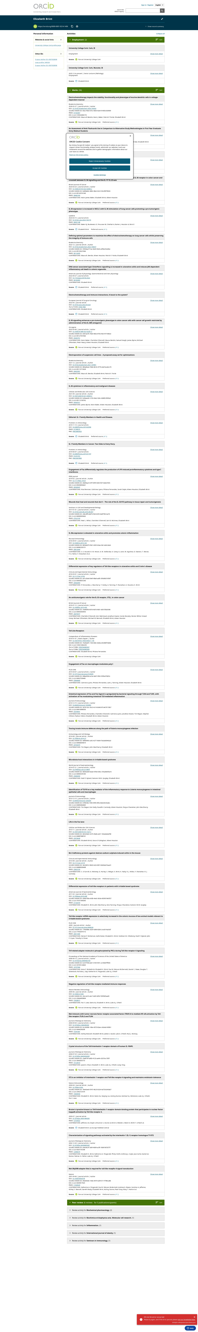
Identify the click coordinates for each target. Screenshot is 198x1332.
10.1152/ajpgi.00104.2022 (81, 278)
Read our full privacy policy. (78, 155)
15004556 (77, 1094)
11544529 (77, 1185)
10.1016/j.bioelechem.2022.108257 (84, 247)
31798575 (77, 429)
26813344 (77, 549)
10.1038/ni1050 (77, 1087)
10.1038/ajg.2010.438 (79, 896)
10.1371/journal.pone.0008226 (82, 927)
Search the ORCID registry (119, 10)
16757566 (77, 967)
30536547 (77, 487)
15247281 (77, 1032)
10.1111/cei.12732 (78, 576)
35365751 (77, 338)
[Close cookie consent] (130, 136)
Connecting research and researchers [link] (47, 12)
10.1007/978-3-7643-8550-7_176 (83, 641)
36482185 (77, 195)
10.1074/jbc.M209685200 (81, 1145)
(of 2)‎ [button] (117, 122)
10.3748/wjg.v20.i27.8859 (81, 770)
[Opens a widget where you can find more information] (190, 1328)
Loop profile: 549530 (42, 62)
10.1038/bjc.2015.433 (79, 607)
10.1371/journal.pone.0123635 (82, 674)
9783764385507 (84, 647)
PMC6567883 (77, 458)
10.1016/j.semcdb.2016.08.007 (82, 512)
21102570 (77, 903)
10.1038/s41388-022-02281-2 (82, 332)
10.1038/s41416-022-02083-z (82, 189)
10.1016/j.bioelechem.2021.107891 (84, 365)
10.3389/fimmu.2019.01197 (81, 454)
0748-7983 (82, 307)
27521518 (77, 518)
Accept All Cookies (100, 168)
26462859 (77, 583)
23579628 (77, 838)
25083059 (77, 776)
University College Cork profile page (48, 45)
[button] (160, 34)
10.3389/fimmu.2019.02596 (81, 427)
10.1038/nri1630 (78, 994)
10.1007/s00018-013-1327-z (81, 832)
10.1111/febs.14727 (79, 481)
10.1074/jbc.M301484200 (81, 1118)
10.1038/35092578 (78, 1179)
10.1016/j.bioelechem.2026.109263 (84, 108)
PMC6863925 (77, 431)
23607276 (77, 869)
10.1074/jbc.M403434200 (81, 1056)
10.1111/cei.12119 (78, 863)
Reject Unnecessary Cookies (99, 161)
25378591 (77, 712)
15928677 (77, 1000)
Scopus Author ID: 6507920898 (46, 59)
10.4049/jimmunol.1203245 (81, 801)
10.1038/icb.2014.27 (79, 738)
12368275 (77, 1152)
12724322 (77, 1121)
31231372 (77, 456)
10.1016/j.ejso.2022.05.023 (81, 305)
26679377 (77, 614)
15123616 (77, 1063)
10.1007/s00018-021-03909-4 (82, 396)
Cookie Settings (100, 175)
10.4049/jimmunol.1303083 (81, 705)
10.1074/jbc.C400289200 (80, 1025)
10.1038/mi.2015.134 (79, 543)
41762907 (77, 113)
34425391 (77, 371)
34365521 (77, 402)
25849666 (77, 680)
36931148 (77, 222)
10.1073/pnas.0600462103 (81, 961)
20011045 (77, 934)
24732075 (77, 745)
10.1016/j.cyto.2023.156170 (81, 220)
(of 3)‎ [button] (117, 378)
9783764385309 (84, 649)
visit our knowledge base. (186, 1320)
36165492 (77, 280)
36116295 (77, 253)
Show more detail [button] (156, 54)
